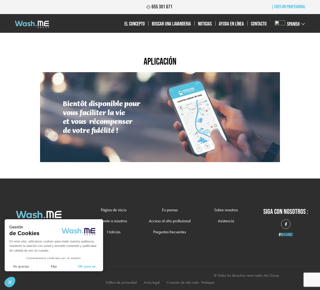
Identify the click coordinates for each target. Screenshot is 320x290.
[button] (9, 282)
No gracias (21, 266)
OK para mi (87, 266)
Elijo (54, 266)
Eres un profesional (289, 7)
